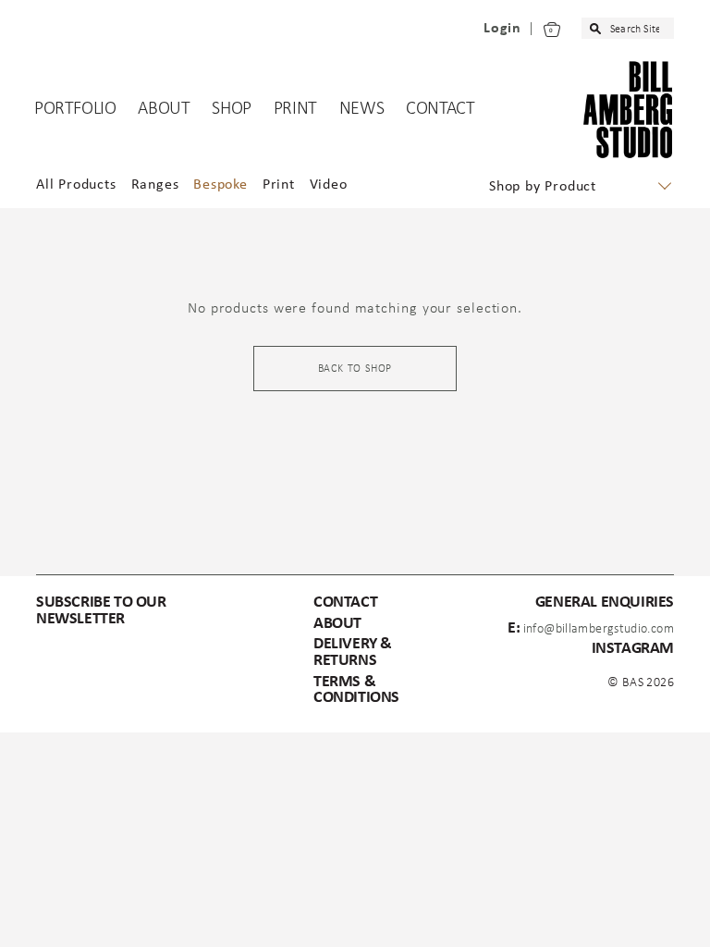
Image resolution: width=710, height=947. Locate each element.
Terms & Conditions (356, 690)
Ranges (155, 185)
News (361, 109)
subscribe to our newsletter (101, 611)
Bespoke (220, 185)
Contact (440, 109)
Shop (231, 109)
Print (295, 109)
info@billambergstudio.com (598, 629)
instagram (633, 649)
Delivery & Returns (352, 652)
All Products (76, 185)
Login (502, 28)
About (164, 109)
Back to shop (355, 369)
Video (329, 185)
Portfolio (75, 109)
